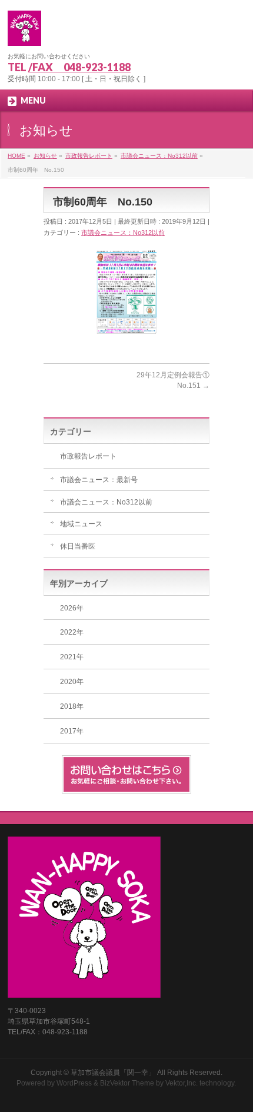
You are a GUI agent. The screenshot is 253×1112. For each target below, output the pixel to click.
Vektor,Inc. (181, 1083)
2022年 (72, 632)
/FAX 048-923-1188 (79, 67)
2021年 (72, 657)
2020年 (72, 682)
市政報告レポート (88, 456)
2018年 (72, 706)
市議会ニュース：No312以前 (123, 232)
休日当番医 (77, 546)
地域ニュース (81, 524)
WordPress (74, 1083)
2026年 (72, 608)
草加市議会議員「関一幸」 (113, 1072)
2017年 (72, 731)
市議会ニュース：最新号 (99, 480)
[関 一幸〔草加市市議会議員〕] (24, 33)
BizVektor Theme (127, 1083)
